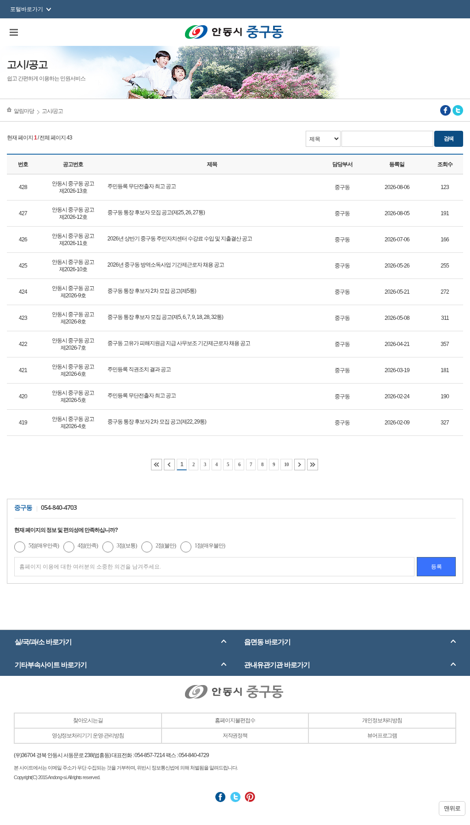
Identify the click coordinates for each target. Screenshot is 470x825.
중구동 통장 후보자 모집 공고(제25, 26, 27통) (156, 212)
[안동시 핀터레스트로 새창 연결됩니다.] (250, 796)
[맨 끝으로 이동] (312, 464)
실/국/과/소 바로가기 (43, 642)
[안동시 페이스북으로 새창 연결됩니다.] (220, 796)
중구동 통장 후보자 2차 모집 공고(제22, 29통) (156, 421)
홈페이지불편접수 (235, 720)
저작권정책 (235, 735)
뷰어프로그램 (382, 735)
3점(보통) (127, 545)
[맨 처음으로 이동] (156, 464)
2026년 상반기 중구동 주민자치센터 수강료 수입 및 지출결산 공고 (179, 238)
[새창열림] (445, 110)
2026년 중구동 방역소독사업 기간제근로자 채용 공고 (165, 265)
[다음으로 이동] (299, 464)
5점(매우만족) (43, 545)
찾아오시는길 (88, 720)
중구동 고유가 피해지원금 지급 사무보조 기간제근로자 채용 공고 (178, 343)
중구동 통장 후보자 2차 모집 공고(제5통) (151, 291)
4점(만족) (88, 545)
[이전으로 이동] (169, 464)
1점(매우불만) (210, 545)
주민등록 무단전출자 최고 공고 (141, 186)
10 (286, 464)
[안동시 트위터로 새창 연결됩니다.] (235, 796)
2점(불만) (166, 545)
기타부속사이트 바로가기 (51, 665)
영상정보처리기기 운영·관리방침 (88, 735)
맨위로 (452, 808)
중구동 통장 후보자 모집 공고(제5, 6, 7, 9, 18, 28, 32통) (165, 317)
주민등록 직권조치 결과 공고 (139, 369)
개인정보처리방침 (382, 720)
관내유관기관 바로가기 (277, 665)
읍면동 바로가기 (267, 642)
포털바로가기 (26, 9)
